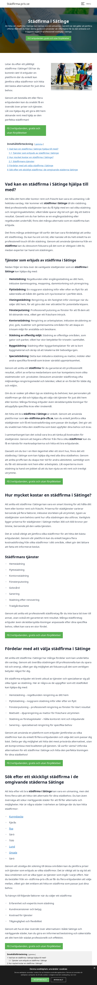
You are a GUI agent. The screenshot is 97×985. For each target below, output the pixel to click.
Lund (12, 846)
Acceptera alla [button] (40, 980)
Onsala (13, 852)
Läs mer (73, 975)
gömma (38, 144)
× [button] (94, 968)
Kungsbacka (16, 816)
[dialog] (48, 975)
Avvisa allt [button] (58, 980)
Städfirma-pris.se (18, 4)
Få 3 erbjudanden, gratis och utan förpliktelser (48, 38)
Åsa (11, 828)
